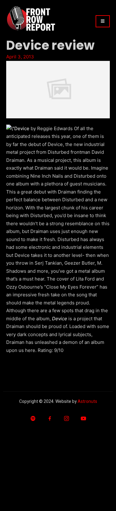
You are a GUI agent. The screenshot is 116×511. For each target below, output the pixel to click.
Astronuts (87, 401)
